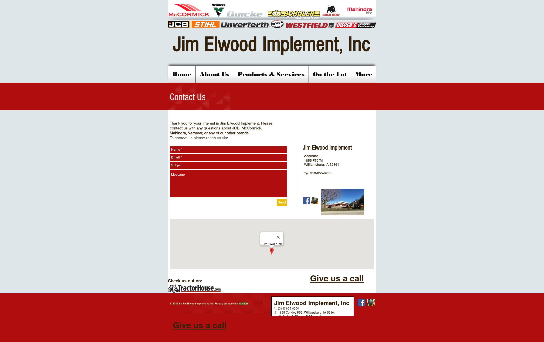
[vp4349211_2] (314, 200)
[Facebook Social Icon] (306, 200)
